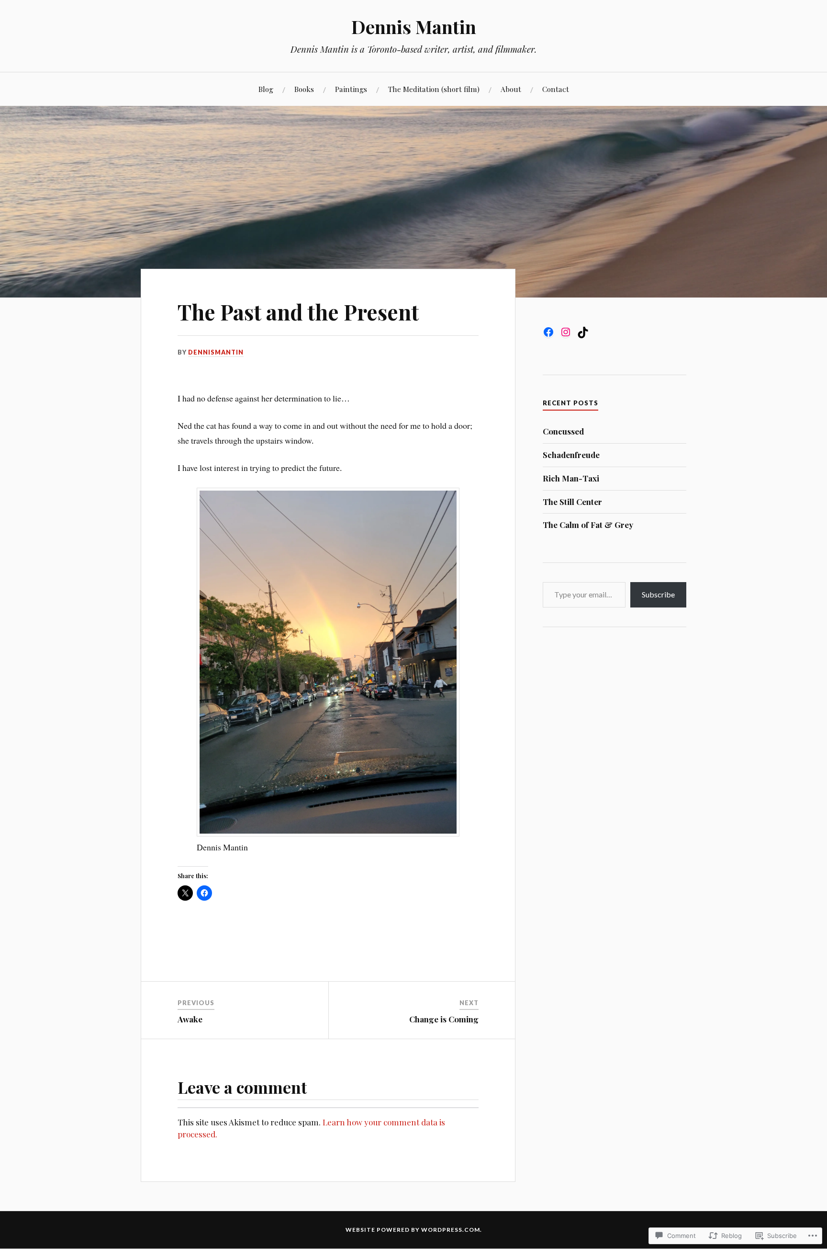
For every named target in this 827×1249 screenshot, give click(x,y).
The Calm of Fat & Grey (588, 524)
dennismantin (216, 352)
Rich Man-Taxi (571, 478)
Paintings (351, 89)
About (511, 89)
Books (304, 89)
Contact (555, 89)
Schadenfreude (571, 454)
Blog (265, 89)
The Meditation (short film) (434, 89)
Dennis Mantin (413, 26)
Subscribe (658, 594)
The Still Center (572, 501)
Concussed (563, 431)
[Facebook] (548, 332)
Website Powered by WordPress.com (413, 1229)
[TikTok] (583, 332)
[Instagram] (565, 332)
